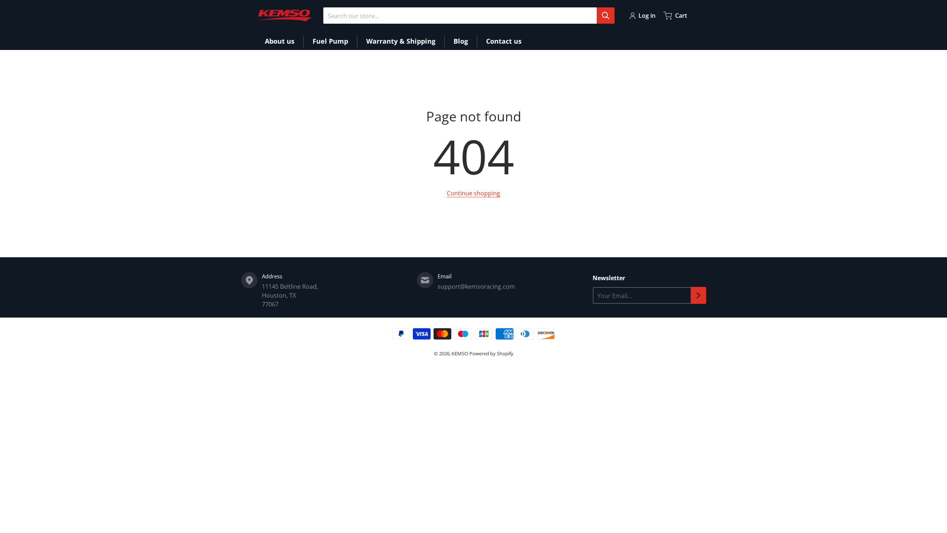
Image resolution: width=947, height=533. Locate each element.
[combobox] (468, 15)
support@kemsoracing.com (476, 286)
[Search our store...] (605, 15)
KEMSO (460, 353)
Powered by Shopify (491, 353)
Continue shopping (473, 193)
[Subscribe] (698, 295)
